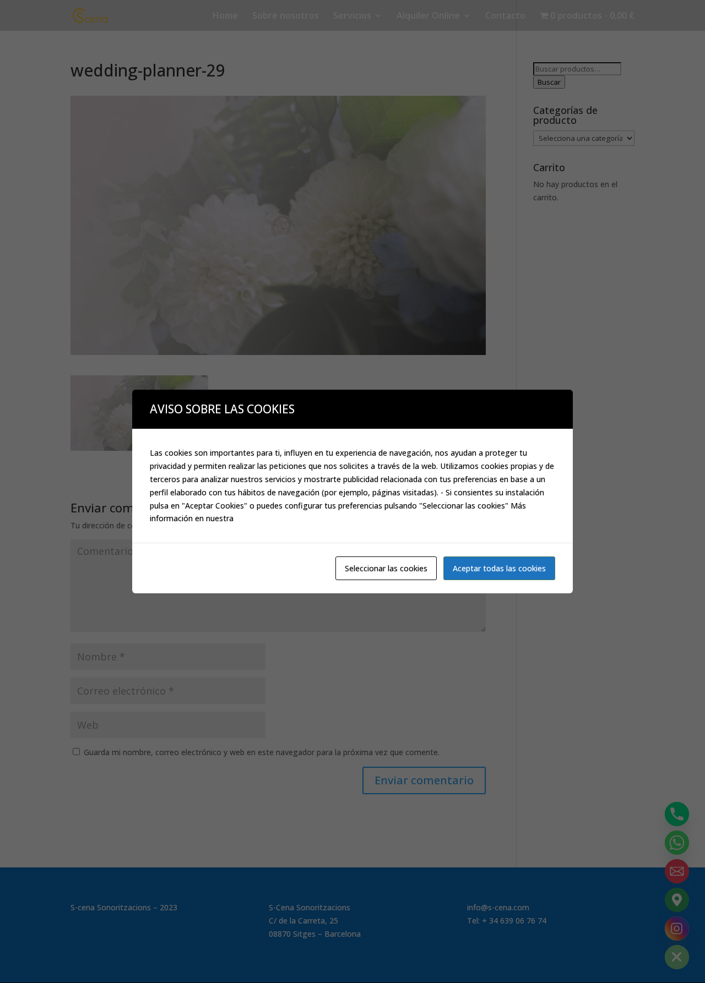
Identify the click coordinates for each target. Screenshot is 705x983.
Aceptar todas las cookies (499, 568)
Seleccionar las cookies (386, 568)
